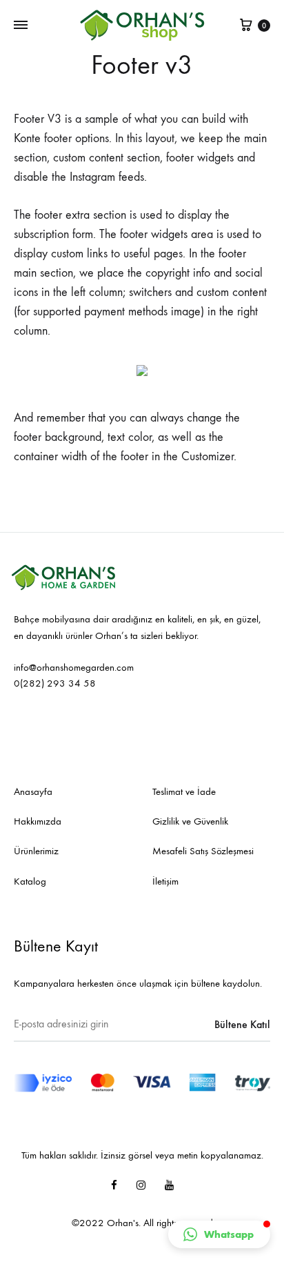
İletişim (165, 881)
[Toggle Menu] (21, 25)
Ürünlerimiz (36, 851)
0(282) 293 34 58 (55, 683)
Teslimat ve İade (184, 791)
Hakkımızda (37, 821)
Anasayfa (33, 791)
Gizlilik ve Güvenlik (190, 821)
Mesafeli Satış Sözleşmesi (203, 851)
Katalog (30, 881)
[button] (219, 1234)
